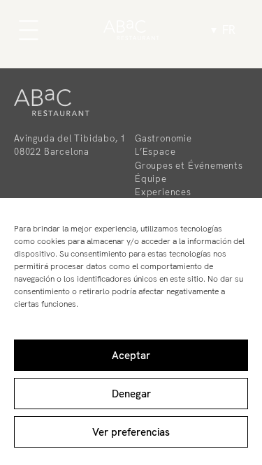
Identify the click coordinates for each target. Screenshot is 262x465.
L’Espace (155, 152)
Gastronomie (163, 138)
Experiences (163, 192)
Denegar (131, 394)
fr (228, 30)
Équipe (151, 179)
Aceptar (131, 356)
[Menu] (28, 30)
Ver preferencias (131, 432)
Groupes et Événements (189, 165)
